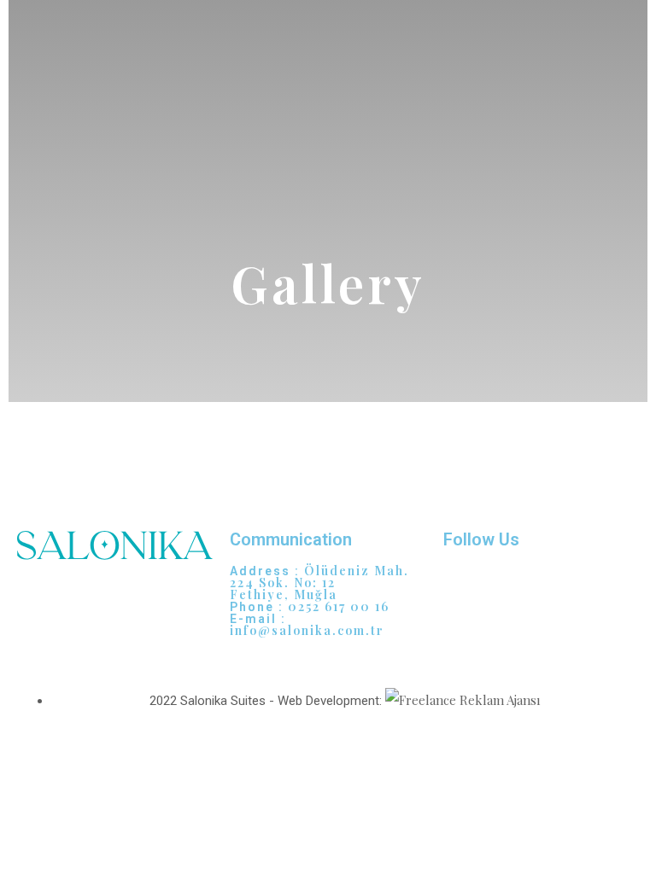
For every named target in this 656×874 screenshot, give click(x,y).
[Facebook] (510, 586)
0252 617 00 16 (339, 606)
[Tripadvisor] (557, 586)
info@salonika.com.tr (307, 630)
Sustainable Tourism (75, 644)
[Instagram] (464, 586)
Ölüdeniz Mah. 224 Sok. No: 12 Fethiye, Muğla (319, 582)
